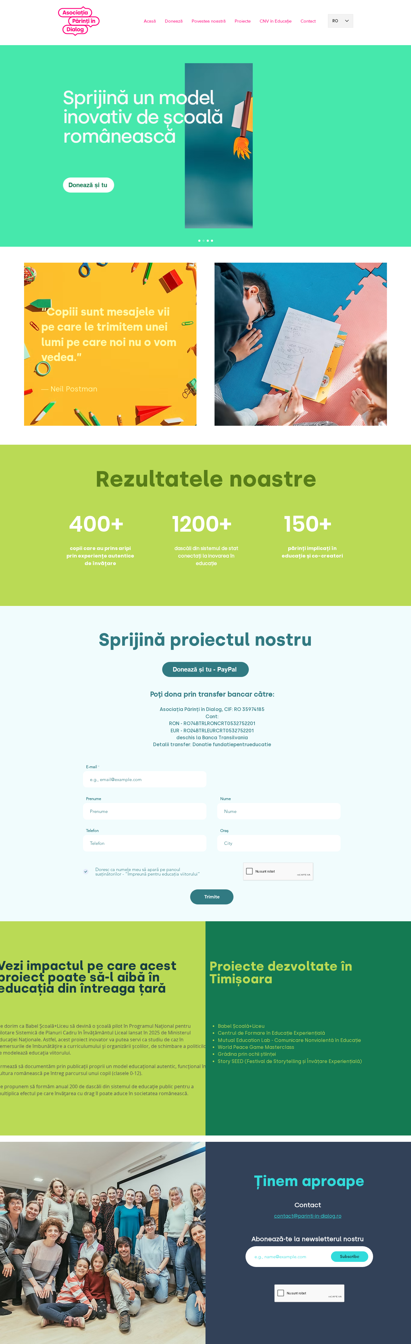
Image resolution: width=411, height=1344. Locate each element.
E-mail (91, 767)
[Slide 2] (208, 241)
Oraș (224, 831)
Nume (225, 799)
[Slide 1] (203, 241)
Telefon (92, 831)
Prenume (93, 799)
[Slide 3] (212, 241)
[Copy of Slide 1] (199, 241)
